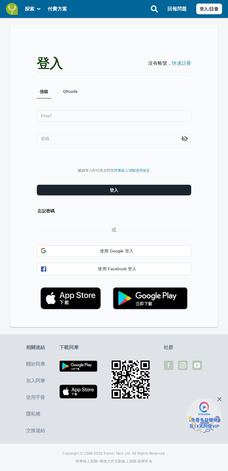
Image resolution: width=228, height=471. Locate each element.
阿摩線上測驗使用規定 (132, 170)
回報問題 (177, 9)
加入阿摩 (35, 380)
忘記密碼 (46, 210)
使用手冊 (35, 397)
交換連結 (35, 430)
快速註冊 (181, 63)
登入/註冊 (209, 9)
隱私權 (33, 414)
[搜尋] (154, 9)
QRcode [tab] (70, 91)
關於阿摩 (35, 364)
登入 (114, 190)
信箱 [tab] (44, 91)
